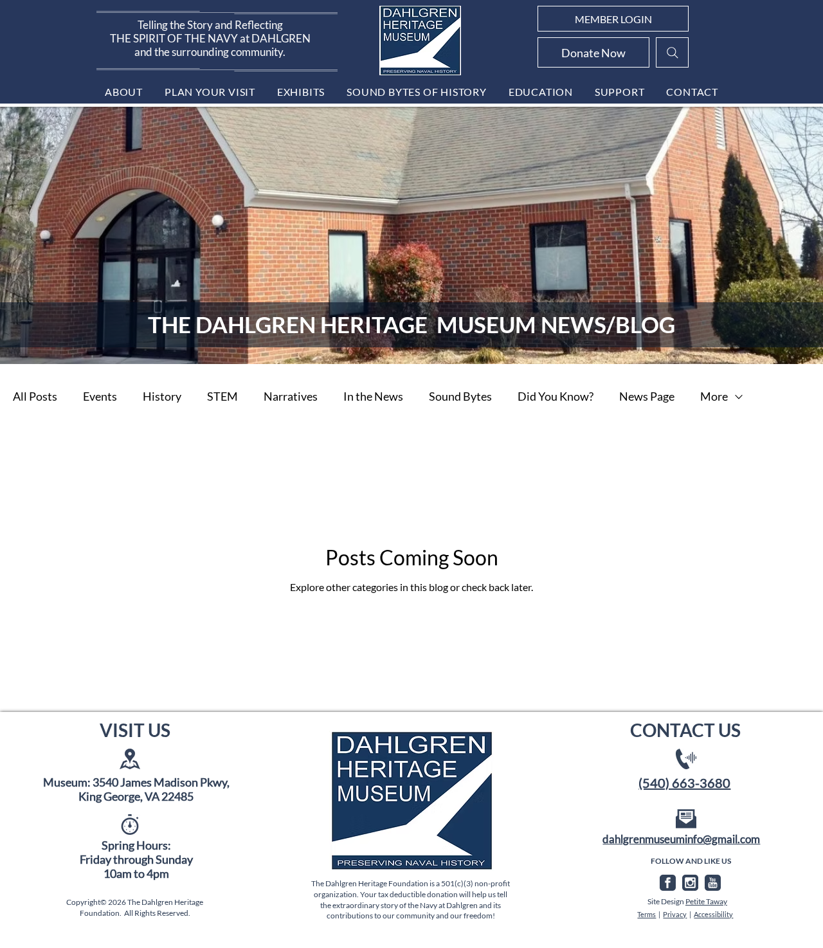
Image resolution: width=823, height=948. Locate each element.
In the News (373, 396)
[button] (123, 91)
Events (100, 396)
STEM (222, 396)
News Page (646, 396)
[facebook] (668, 883)
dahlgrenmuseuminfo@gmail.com (681, 839)
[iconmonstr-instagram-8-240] (690, 883)
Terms (646, 914)
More (714, 396)
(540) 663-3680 (684, 782)
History (162, 396)
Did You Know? (555, 396)
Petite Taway (706, 901)
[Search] (672, 52)
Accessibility (713, 914)
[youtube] (713, 883)
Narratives (291, 396)
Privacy (675, 914)
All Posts (35, 396)
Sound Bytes (460, 396)
